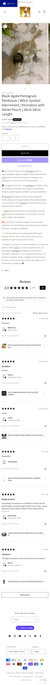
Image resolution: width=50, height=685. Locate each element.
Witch (6, 211)
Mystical (7, 197)
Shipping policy (28, 676)
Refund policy (39, 673)
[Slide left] (19, 88)
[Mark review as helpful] (45, 336)
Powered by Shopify (27, 673)
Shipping (12, 122)
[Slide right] (30, 88)
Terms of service (26, 680)
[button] (4, 11)
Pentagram (30, 171)
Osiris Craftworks (16, 673)
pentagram (30, 185)
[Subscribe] (35, 619)
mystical (24, 203)
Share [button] (6, 270)
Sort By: (35, 313)
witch (4, 177)
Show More (6, 511)
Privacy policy (39, 676)
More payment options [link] (25, 165)
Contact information (15, 676)
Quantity (5, 133)
